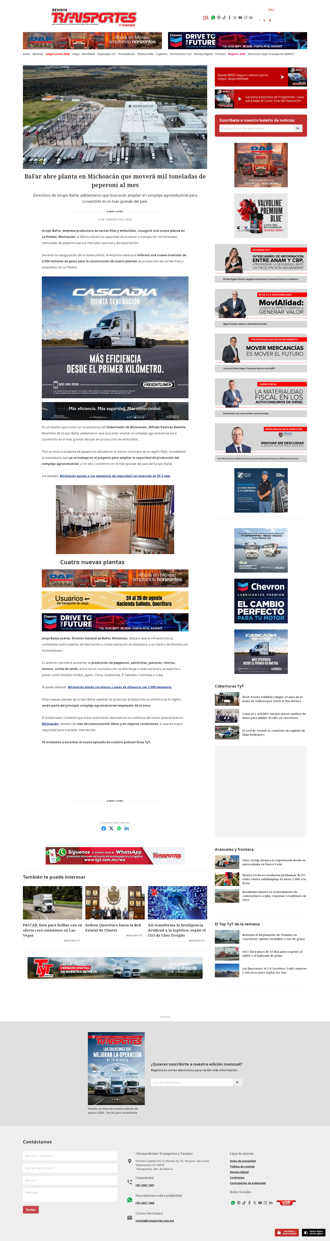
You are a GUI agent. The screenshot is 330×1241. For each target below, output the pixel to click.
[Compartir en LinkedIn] (126, 828)
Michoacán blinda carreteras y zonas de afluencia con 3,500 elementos (120, 687)
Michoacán (50, 724)
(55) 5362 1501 (145, 1185)
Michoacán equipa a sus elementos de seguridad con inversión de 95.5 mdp (115, 476)
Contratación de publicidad (248, 1183)
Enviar (31, 1210)
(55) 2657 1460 (145, 1203)
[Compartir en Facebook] (103, 828)
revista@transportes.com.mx (155, 1220)
